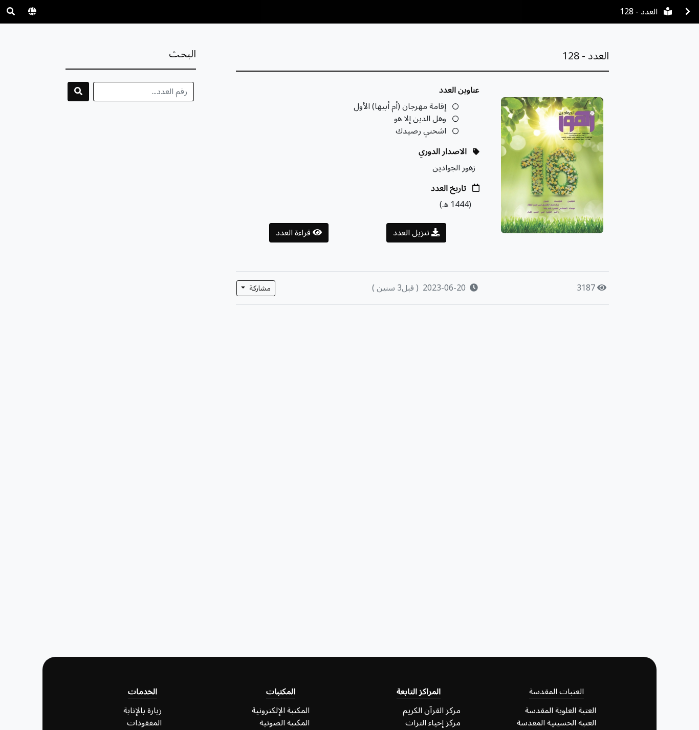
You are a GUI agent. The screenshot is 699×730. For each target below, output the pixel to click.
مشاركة (259, 288)
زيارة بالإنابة (142, 710)
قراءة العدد (294, 232)
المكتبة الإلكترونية (281, 710)
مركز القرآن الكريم (432, 710)
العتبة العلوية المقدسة (560, 710)
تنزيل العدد (412, 232)
